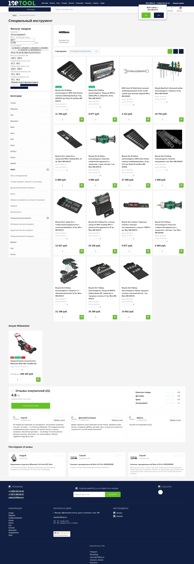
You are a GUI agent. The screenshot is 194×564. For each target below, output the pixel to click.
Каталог (71, 3)
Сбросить (15, 85)
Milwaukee (14, 109)
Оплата (52, 3)
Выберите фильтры (29, 85)
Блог (58, 3)
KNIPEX (13, 163)
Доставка (45, 3)
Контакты (88, 3)
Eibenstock (14, 121)
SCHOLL (13, 151)
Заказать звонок (178, 3)
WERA (15, 15)
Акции (102, 3)
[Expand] (48, 103)
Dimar (12, 145)
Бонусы (96, 3)
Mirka (12, 127)
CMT (12, 139)
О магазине (79, 3)
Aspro (12, 133)
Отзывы (64, 3)
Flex (11, 115)
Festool (13, 103)
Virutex (12, 157)
